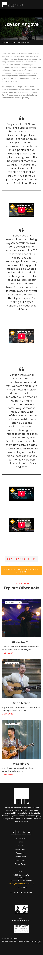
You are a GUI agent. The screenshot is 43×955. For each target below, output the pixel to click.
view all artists (9, 42)
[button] (40, 4)
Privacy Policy (20, 864)
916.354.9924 (21, 887)
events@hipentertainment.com (21, 884)
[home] (12, 4)
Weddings (20, 853)
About (20, 845)
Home (20, 842)
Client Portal (20, 860)
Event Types (20, 849)
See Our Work (20, 856)
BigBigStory (15, 938)
